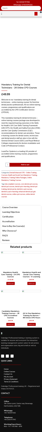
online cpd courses (18, 194)
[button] (35, 14)
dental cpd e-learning (22, 186)
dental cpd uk (11, 189)
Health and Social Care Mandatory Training (22, 175)
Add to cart (25, 165)
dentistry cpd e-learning (9, 191)
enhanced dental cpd (26, 191)
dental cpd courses (7, 186)
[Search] (39, 8)
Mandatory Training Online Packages (14, 177)
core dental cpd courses (29, 184)
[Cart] (40, 13)
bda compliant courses (12, 184)
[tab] (21, 207)
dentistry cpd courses (24, 189)
